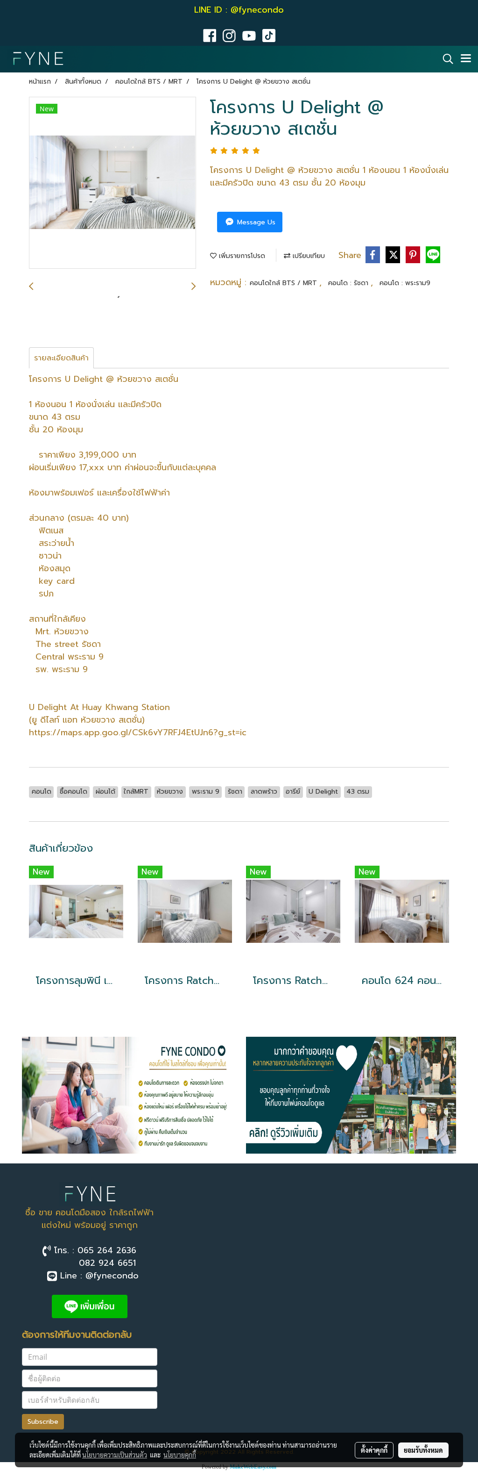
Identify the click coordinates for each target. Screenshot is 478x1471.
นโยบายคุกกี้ (179, 1454)
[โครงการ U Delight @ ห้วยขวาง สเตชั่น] (112, 183)
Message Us (255, 222)
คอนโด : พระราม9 (405, 283)
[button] (445, 59)
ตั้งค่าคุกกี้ (374, 1450)
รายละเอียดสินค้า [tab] (61, 358)
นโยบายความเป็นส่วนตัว (114, 1454)
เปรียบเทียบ (307, 256)
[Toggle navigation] (466, 59)
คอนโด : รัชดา (349, 283)
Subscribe (43, 1422)
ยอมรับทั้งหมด (423, 1450)
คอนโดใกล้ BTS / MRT (284, 283)
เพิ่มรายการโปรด (241, 256)
